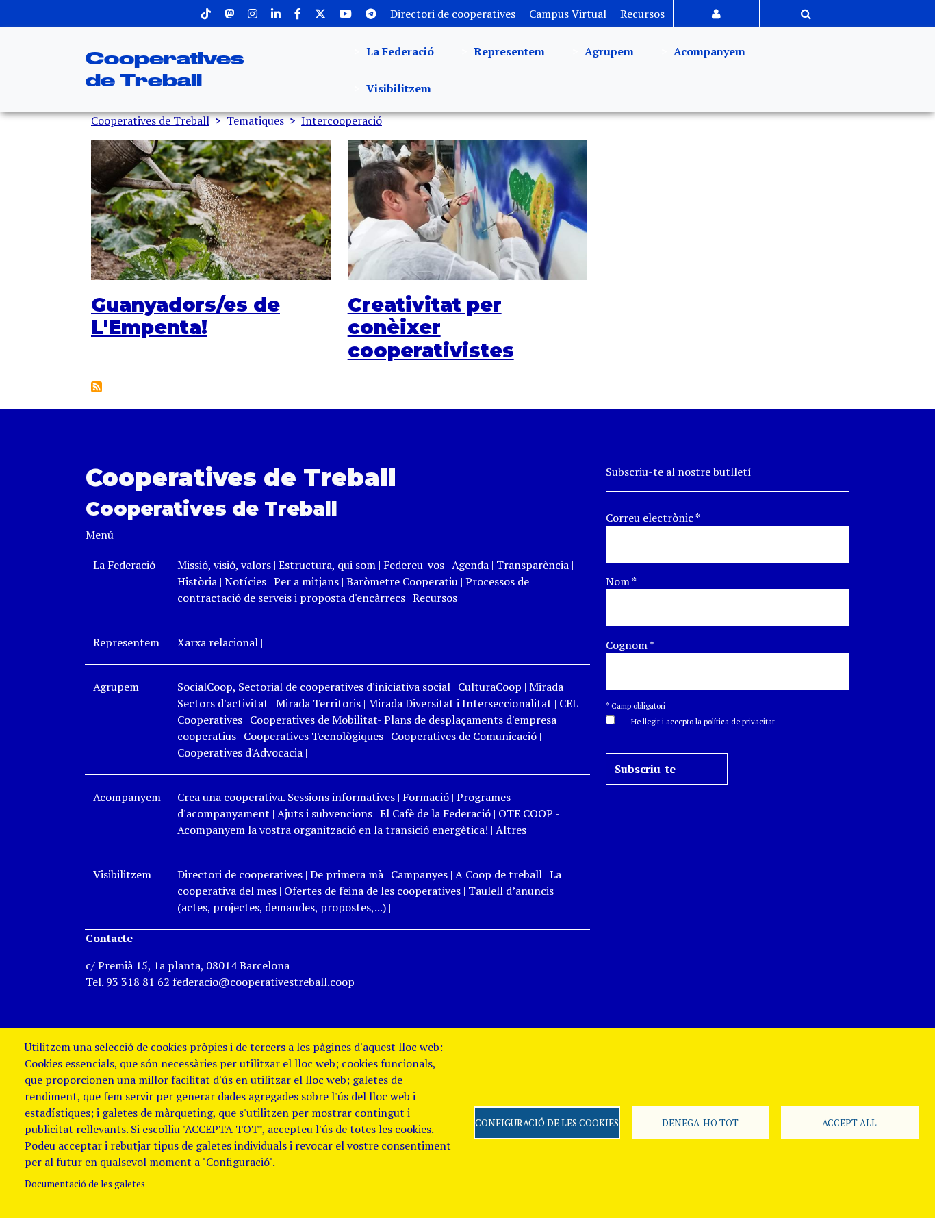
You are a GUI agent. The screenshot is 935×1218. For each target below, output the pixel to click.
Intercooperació (341, 120)
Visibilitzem (397, 88)
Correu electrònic (653, 517)
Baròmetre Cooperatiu (402, 581)
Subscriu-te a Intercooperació (96, 386)
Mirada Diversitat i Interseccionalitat (460, 703)
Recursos (642, 13)
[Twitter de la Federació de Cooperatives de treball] (320, 13)
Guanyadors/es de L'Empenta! (185, 316)
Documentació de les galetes (85, 1184)
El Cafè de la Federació (435, 813)
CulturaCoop (490, 686)
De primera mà (346, 874)
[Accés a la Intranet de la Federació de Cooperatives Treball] (716, 13)
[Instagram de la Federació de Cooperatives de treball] (252, 13)
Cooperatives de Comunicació (464, 736)
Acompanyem (708, 51)
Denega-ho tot (700, 1123)
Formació (425, 796)
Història (197, 581)
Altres (511, 829)
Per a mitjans (306, 581)
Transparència (532, 564)
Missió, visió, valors (224, 564)
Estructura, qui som (327, 564)
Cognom (630, 644)
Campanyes (419, 874)
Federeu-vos (413, 564)
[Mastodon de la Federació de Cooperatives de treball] (229, 13)
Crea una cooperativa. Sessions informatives (286, 796)
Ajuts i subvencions (324, 813)
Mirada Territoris (318, 703)
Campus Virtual (567, 13)
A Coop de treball (498, 874)
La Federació (398, 51)
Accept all (849, 1123)
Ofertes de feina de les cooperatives (372, 890)
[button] (696, 720)
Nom (621, 581)
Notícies (247, 581)
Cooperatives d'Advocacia (240, 752)
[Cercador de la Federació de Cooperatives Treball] (806, 13)
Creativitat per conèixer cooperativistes (431, 327)
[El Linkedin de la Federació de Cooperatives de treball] (276, 13)
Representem (508, 51)
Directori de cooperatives (452, 13)
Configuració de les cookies (547, 1123)
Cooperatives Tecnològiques (313, 736)
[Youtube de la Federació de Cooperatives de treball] (345, 13)
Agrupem (608, 51)
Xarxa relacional (217, 642)
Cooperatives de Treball (150, 120)
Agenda (471, 564)
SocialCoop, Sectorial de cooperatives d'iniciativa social (313, 686)
